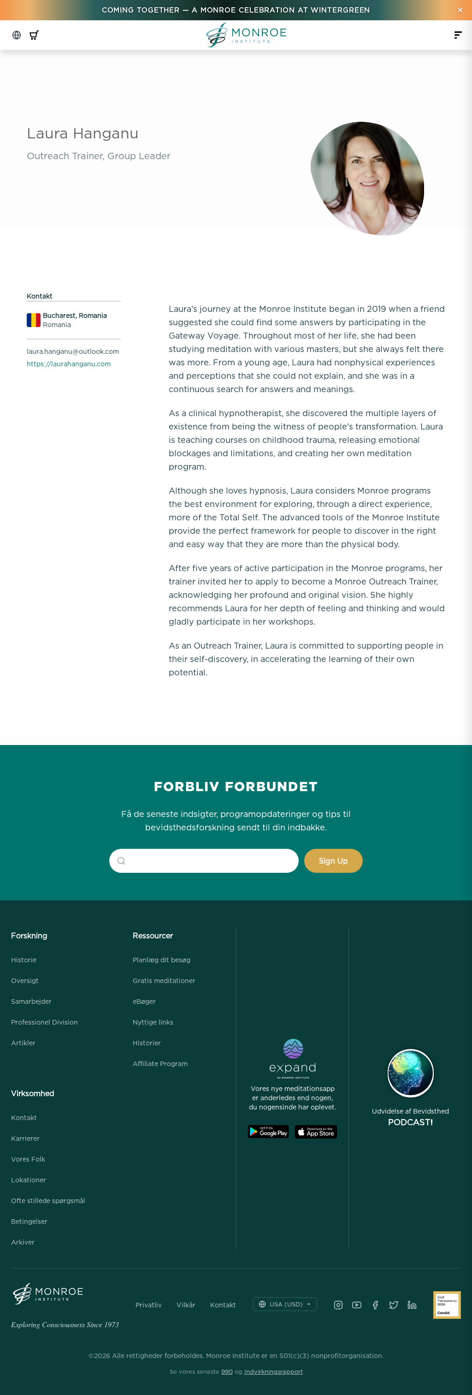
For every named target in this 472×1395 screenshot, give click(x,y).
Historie (23, 959)
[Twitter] (393, 1305)
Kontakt (24, 1117)
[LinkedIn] (412, 1305)
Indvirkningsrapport (273, 1371)
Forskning (29, 935)
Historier (147, 1042)
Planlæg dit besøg (161, 959)
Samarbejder (31, 1001)
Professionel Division (44, 1022)
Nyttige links (153, 1022)
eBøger (144, 1001)
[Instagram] (338, 1305)
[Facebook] (375, 1305)
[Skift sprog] (16, 35)
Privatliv (149, 1305)
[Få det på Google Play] (268, 1132)
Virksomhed (32, 1093)
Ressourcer (153, 935)
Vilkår (186, 1305)
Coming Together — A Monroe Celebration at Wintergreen (236, 10)
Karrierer (25, 1138)
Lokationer (28, 1179)
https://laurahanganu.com (69, 363)
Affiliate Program (160, 1063)
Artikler (23, 1042)
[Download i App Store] (316, 1132)
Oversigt (25, 980)
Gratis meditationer (164, 980)
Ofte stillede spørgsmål (48, 1200)
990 (227, 1371)
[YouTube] (356, 1305)
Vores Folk (28, 1159)
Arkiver (23, 1242)
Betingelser (29, 1221)
